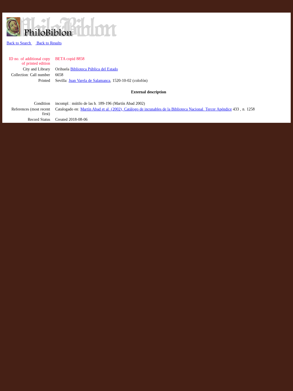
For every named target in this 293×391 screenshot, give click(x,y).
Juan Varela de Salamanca (89, 80)
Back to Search (19, 43)
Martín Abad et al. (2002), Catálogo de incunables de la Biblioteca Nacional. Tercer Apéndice (156, 109)
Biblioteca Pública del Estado (94, 69)
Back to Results (48, 43)
